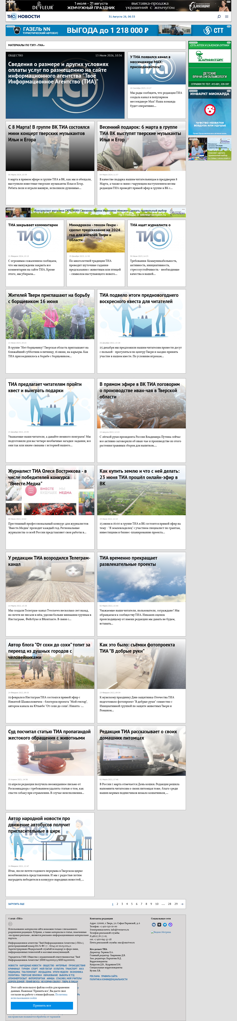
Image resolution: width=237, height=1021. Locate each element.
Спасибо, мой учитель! (69, 978)
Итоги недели (60, 972)
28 (169, 904)
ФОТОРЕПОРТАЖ (37, 978)
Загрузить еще (16, 904)
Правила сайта (109, 976)
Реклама (95, 976)
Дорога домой (16, 981)
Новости (13, 965)
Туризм (25, 968)
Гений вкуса (33, 981)
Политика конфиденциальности (108, 979)
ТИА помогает (29, 972)
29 (176, 904)
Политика (14, 975)
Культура (59, 968)
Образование (50, 975)
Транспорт (71, 968)
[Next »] (182, 904)
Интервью (61, 965)
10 (156, 904)
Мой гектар (46, 968)
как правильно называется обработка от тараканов (34, 1016)
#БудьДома (44, 972)
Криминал (14, 968)
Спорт (34, 968)
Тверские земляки (31, 975)
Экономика (76, 972)
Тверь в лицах (70, 981)
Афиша (50, 978)
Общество (48, 965)
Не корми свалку (50, 981)
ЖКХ (81, 968)
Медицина (14, 972)
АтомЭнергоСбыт (17, 978)
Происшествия (77, 965)
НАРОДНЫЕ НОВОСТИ (30, 965)
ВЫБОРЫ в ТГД (66, 975)
